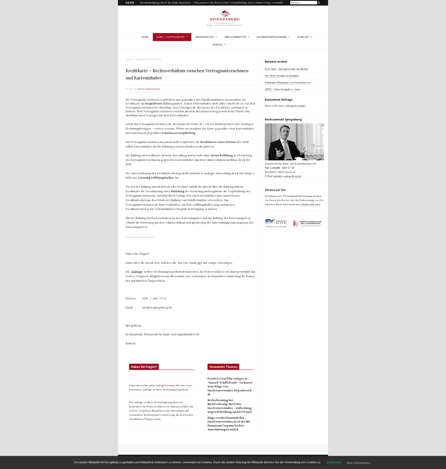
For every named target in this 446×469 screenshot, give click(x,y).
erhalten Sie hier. (311, 204)
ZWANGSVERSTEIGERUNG (272, 37)
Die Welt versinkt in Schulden (282, 75)
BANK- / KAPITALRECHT (171, 37)
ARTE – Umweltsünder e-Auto (282, 89)
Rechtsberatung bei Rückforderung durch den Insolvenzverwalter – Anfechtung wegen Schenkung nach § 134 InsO (229, 406)
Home (145, 37)
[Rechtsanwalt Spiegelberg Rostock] (225, 19)
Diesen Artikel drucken (149, 89)
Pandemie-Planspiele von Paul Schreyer (288, 82)
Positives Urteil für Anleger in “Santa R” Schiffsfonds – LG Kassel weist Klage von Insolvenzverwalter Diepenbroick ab (229, 386)
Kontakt (303, 37)
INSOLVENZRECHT (235, 37)
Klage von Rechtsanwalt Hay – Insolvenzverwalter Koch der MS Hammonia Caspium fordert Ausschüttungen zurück (228, 423)
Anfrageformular (166, 385)
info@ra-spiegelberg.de (287, 176)
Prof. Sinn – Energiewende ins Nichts (286, 69)
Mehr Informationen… (359, 462)
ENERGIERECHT (204, 37)
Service (217, 44)
